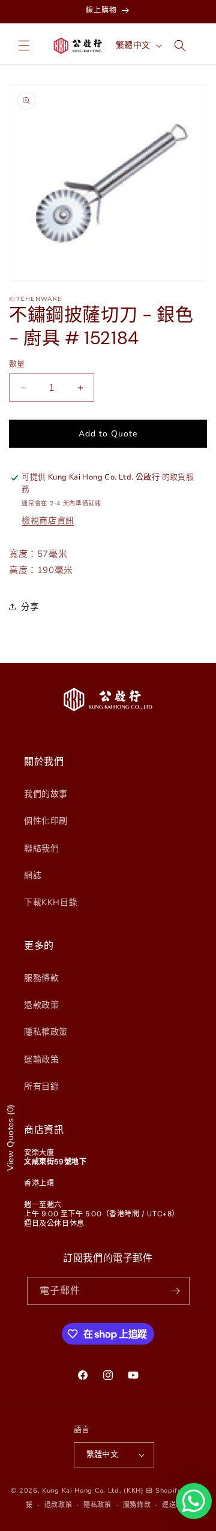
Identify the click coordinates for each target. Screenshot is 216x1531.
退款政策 (41, 1005)
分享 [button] (29, 607)
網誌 (32, 875)
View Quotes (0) (10, 1137)
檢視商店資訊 (48, 520)
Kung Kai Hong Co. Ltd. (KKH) (93, 1490)
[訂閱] (176, 1291)
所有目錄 (41, 1086)
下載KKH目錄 (50, 902)
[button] (24, 45)
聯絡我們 (41, 848)
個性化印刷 (46, 821)
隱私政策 (97, 1504)
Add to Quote (108, 433)
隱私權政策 (46, 1032)
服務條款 (41, 978)
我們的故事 (46, 794)
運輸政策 (41, 1059)
